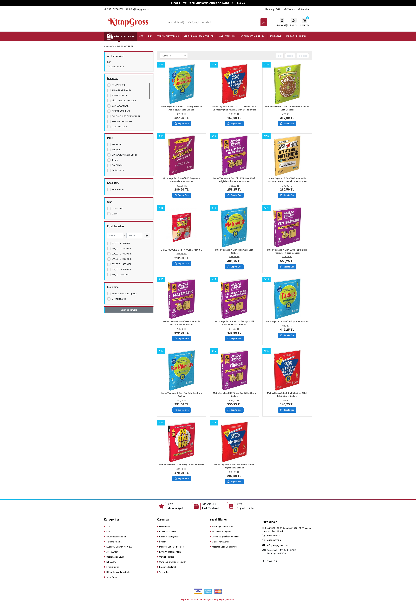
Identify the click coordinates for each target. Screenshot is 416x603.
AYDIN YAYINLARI (120, 95)
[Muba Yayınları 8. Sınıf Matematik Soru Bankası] (234, 227)
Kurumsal (163, 519)
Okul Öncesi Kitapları (116, 536)
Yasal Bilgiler (218, 519)
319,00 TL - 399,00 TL (121, 259)
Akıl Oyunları (112, 552)
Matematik (117, 144)
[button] (305, 22)
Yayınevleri (164, 572)
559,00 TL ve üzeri (120, 274)
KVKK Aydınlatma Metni (170, 552)
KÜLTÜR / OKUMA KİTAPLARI (120, 547)
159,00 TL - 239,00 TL (121, 248)
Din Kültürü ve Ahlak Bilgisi (124, 155)
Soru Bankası (118, 189)
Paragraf (116, 149)
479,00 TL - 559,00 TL (121, 269)
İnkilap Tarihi (118, 170)
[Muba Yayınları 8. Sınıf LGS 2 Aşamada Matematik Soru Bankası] (182, 155)
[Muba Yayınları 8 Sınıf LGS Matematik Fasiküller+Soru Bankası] (182, 298)
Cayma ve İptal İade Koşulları (172, 562)
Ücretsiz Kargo (119, 299)
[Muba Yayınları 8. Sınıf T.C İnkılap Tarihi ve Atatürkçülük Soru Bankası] (182, 84)
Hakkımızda (164, 526)
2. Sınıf (115, 213)
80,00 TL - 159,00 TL (121, 243)
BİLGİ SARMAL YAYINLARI (124, 100)
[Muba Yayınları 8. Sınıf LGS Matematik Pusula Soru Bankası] (287, 84)
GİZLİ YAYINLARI (119, 126)
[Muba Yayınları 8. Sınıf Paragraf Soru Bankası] (182, 442)
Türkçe (115, 160)
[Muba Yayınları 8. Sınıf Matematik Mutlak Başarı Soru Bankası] (234, 442)
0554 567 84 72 (274, 535)
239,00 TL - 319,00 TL (121, 254)
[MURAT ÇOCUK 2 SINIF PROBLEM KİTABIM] (182, 227)
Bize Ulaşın (269, 522)
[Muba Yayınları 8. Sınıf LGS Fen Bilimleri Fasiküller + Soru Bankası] (287, 227)
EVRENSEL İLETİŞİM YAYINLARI (126, 116)
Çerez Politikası (166, 557)
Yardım (291, 9)
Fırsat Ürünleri (112, 567)
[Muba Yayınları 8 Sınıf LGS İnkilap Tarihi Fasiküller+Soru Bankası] (234, 298)
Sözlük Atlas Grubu (115, 557)
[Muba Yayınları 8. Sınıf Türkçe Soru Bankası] (287, 298)
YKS (108, 526)
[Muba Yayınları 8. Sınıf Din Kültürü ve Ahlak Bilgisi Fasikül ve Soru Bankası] (234, 155)
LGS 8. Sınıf (117, 208)
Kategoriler (111, 519)
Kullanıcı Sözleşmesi (169, 536)
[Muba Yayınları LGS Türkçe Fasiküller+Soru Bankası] (234, 370)
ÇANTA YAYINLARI (120, 106)
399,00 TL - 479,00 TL (121, 264)
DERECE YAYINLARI (121, 111)
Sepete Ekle (183, 124)
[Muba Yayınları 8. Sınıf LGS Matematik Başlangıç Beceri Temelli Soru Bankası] (287, 155)
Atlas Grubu (111, 577)
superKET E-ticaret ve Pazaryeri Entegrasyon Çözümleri (208, 599)
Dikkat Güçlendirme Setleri (118, 572)
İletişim (305, 9)
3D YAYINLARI (118, 85)
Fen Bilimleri (117, 165)
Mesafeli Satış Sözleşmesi (171, 547)
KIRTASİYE (111, 562)
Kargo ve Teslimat (167, 567)
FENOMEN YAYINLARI (122, 121)
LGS (109, 62)
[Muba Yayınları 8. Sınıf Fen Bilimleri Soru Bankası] (182, 370)
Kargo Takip (275, 9)
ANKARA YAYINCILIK (121, 90)
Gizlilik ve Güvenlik (167, 531)
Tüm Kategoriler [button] (124, 36)
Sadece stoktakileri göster (124, 293)
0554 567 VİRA (274, 540)
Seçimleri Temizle (129, 310)
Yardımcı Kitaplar (116, 66)
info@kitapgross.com (277, 545)
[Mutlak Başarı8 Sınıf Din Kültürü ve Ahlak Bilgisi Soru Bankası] (287, 370)
